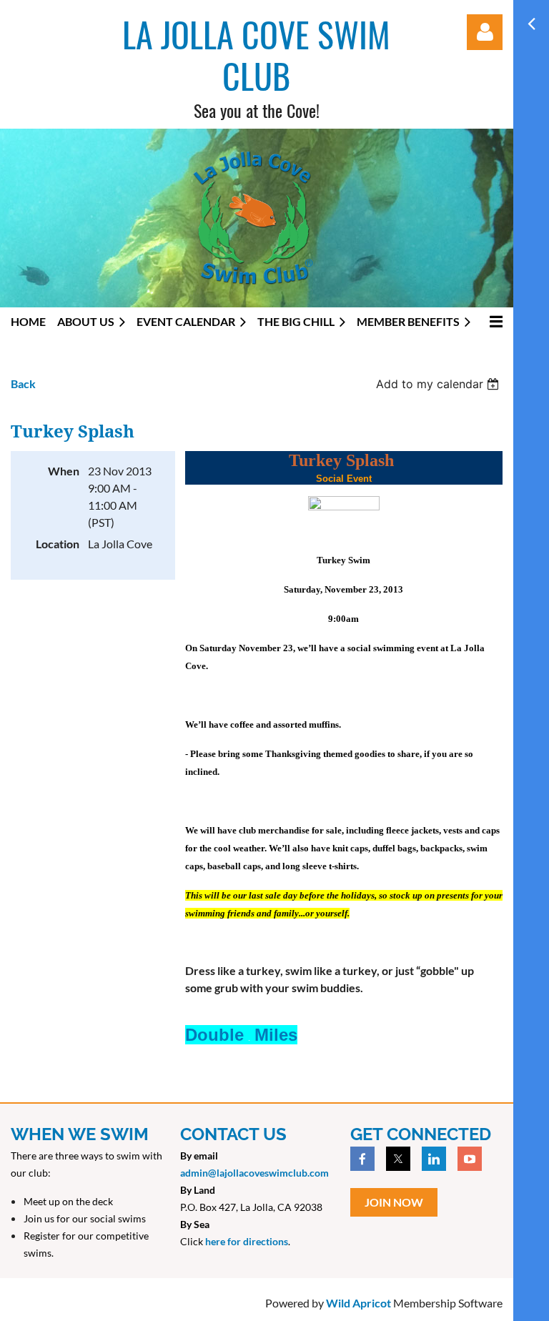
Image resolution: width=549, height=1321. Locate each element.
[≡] (492, 321)
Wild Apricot (358, 1303)
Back (23, 383)
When (63, 471)
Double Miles (241, 1034)
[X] (398, 1159)
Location (57, 543)
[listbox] (439, 383)
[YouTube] (470, 1159)
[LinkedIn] (434, 1159)
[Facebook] (362, 1159)
